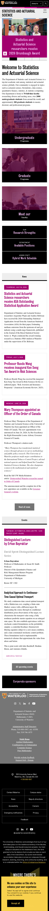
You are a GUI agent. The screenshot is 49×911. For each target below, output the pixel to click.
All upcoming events (24, 666)
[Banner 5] (35, 59)
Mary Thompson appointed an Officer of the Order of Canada (22, 411)
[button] (36, 3)
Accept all (15, 903)
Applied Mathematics (24, 742)
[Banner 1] (5, 59)
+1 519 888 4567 (26, 779)
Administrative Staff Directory (24, 726)
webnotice (10, 656)
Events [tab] (24, 520)
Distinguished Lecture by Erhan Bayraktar (17, 542)
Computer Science (24, 747)
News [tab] (24, 276)
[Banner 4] (28, 59)
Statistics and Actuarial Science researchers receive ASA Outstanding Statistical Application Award (21, 299)
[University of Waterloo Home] (9, 3)
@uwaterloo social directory (24, 833)
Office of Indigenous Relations (34, 862)
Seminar (18, 656)
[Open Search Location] (46, 3)
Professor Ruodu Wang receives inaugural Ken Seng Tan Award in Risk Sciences (21, 367)
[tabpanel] (24, 396)
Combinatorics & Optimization (24, 744)
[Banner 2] (13, 59)
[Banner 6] (43, 59)
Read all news (24, 507)
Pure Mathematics (24, 750)
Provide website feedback (24, 757)
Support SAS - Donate (25, 760)
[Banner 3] (20, 59)
